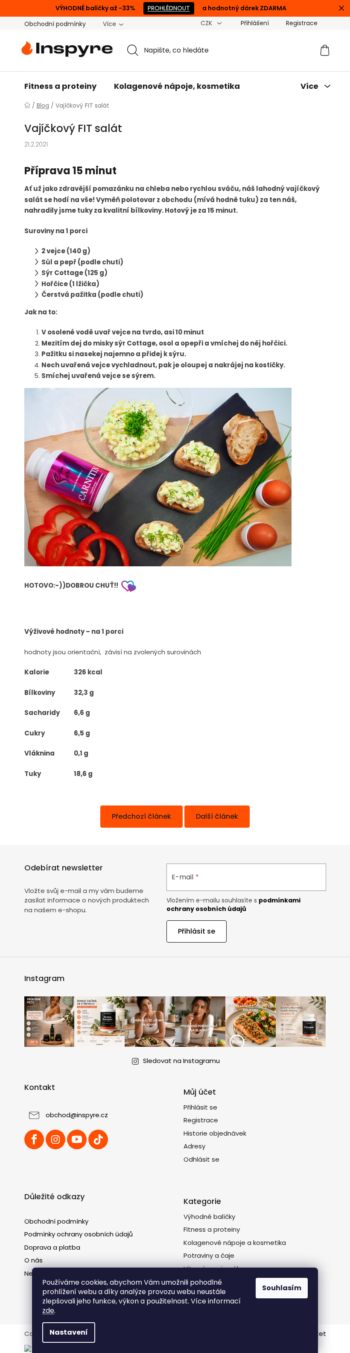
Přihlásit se (196, 931)
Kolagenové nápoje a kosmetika (235, 1242)
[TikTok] (98, 1139)
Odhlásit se (201, 1159)
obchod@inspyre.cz (77, 1114)
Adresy (194, 1146)
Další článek (217, 816)
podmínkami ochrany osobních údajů (233, 904)
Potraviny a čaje (209, 1255)
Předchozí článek (141, 816)
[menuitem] (60, 86)
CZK (207, 23)
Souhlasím (281, 1288)
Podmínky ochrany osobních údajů (78, 1234)
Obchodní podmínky (55, 24)
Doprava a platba (52, 1247)
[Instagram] (55, 1139)
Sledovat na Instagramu (181, 1060)
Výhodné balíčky (209, 1216)
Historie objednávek (215, 1133)
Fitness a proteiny (212, 1229)
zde (48, 1310)
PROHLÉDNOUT (169, 8)
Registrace (302, 23)
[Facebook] (34, 1139)
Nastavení (69, 1332)
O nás (33, 1260)
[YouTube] (77, 1139)
